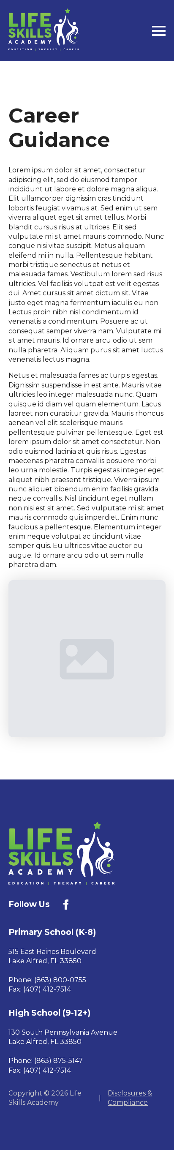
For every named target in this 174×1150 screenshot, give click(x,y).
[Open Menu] (159, 31)
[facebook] (66, 904)
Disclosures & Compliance (130, 1097)
